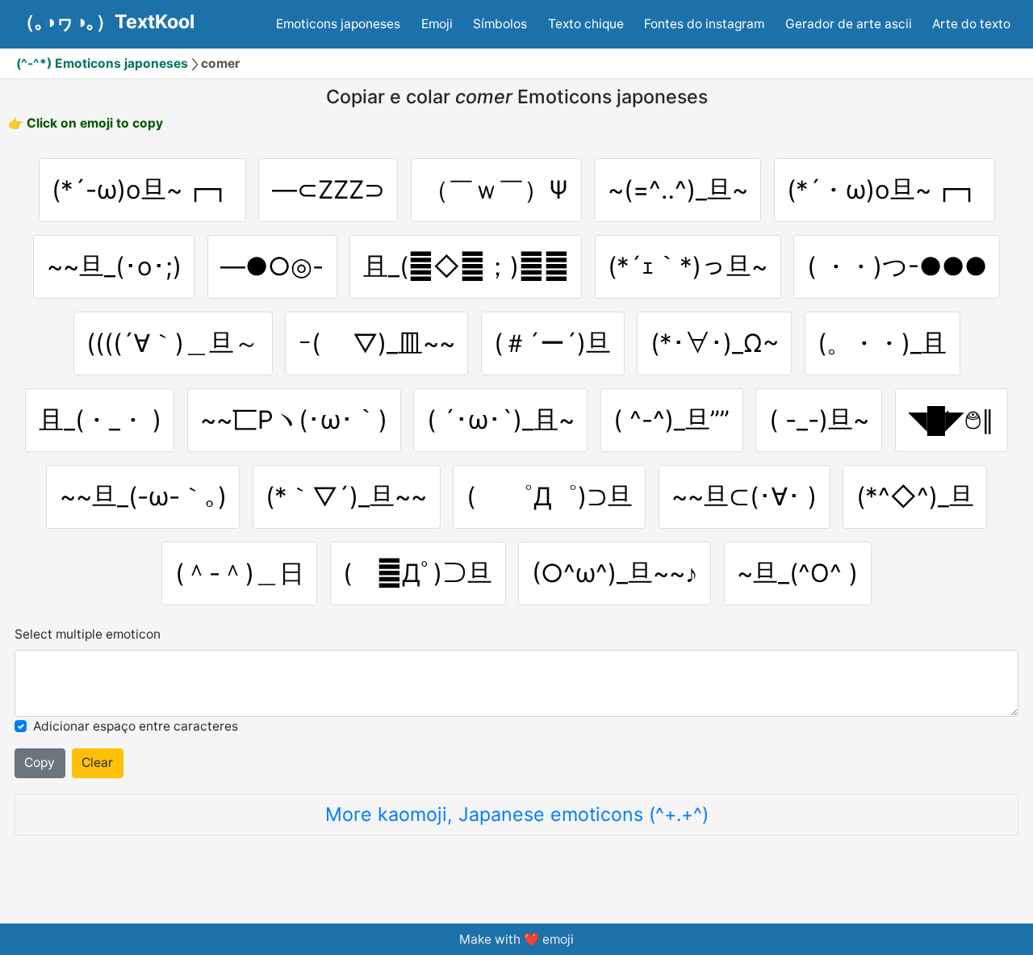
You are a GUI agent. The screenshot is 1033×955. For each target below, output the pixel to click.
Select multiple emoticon (88, 634)
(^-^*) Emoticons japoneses (102, 63)
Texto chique (586, 23)
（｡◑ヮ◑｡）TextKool (105, 21)
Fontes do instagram (704, 23)
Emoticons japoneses (338, 23)
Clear (97, 762)
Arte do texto (971, 23)
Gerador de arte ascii (848, 23)
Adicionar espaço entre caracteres (135, 726)
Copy (39, 762)
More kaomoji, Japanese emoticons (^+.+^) (517, 814)
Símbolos (500, 23)
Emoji (437, 23)
